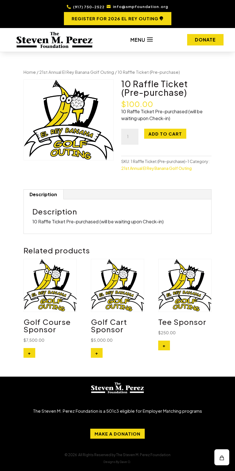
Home (29, 72)
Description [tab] (43, 194)
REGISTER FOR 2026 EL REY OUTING (115, 18)
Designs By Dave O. (117, 462)
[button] (221, 457)
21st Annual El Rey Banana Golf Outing (76, 72)
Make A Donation (117, 433)
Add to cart (165, 133)
